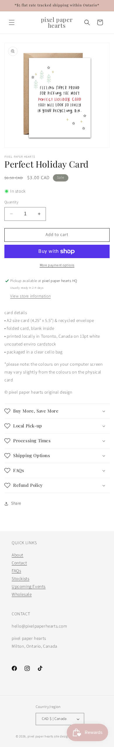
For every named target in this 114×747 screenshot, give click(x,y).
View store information (30, 296)
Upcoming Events (29, 587)
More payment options (57, 265)
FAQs (16, 571)
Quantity (11, 202)
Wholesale (22, 594)
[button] (11, 22)
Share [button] (16, 503)
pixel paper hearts (40, 736)
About (17, 555)
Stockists (20, 579)
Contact (19, 563)
